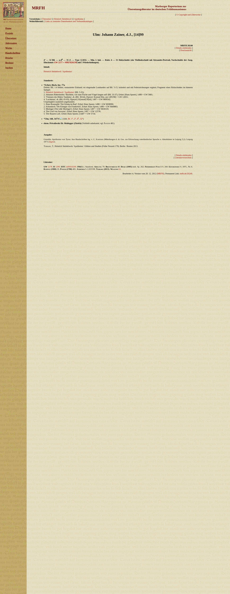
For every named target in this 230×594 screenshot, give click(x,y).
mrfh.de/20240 (186, 173)
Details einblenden (184, 48)
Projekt (9, 33)
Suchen (9, 67)
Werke (8, 48)
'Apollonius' (67, 71)
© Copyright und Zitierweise (188, 15)
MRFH (160, 173)
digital (51, 142)
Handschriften (12, 53)
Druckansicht (186, 50)
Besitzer (9, 62)
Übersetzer (11, 38)
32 (81, 119)
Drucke (9, 58)
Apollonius (79, 19)
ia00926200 (71, 167)
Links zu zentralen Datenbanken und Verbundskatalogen (69, 21)
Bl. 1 (70, 119)
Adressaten (11, 43)
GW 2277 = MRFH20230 (65, 62)
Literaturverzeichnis (183, 157)
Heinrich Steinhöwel (62, 19)
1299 (58, 167)
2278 (50, 167)
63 (120, 169)
